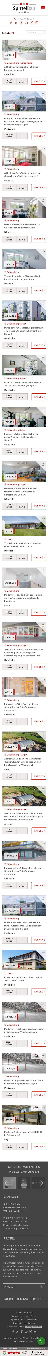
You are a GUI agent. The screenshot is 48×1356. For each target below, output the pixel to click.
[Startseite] (24, 7)
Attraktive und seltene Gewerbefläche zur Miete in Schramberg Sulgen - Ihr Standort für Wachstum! (23, 816)
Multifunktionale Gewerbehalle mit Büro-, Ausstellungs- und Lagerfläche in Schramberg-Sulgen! (23, 121)
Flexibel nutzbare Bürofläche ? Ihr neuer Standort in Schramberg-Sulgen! (21, 437)
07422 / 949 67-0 (26, 18)
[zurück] (6, 1183)
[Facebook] (11, 23)
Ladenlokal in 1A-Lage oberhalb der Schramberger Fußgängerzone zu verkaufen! (22, 871)
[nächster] (42, 1183)
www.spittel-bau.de (18, 1228)
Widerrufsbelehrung (15, 1326)
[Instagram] (37, 23)
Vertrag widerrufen (33, 1327)
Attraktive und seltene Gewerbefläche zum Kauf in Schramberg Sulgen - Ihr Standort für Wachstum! (23, 761)
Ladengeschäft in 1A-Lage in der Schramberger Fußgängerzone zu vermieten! (21, 707)
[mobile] (43, 7)
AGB (23, 1319)
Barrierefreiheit (19, 1323)
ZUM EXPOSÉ (38, 81)
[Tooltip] (45, 1348)
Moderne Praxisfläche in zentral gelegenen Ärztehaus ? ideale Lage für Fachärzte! (23, 597)
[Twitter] (16, 23)
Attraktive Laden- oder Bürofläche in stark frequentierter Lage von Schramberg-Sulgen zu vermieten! (23, 652)
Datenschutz (32, 1319)
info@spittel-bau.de (20, 1225)
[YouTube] (26, 23)
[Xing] (31, 23)
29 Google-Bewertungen (37, 1354)
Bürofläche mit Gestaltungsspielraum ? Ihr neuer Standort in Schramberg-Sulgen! (23, 330)
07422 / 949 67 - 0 (17, 1218)
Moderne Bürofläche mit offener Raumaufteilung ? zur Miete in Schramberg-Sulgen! (20, 491)
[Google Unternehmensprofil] (21, 23)
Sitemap (31, 1323)
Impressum (15, 1319)
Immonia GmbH (29, 1316)
